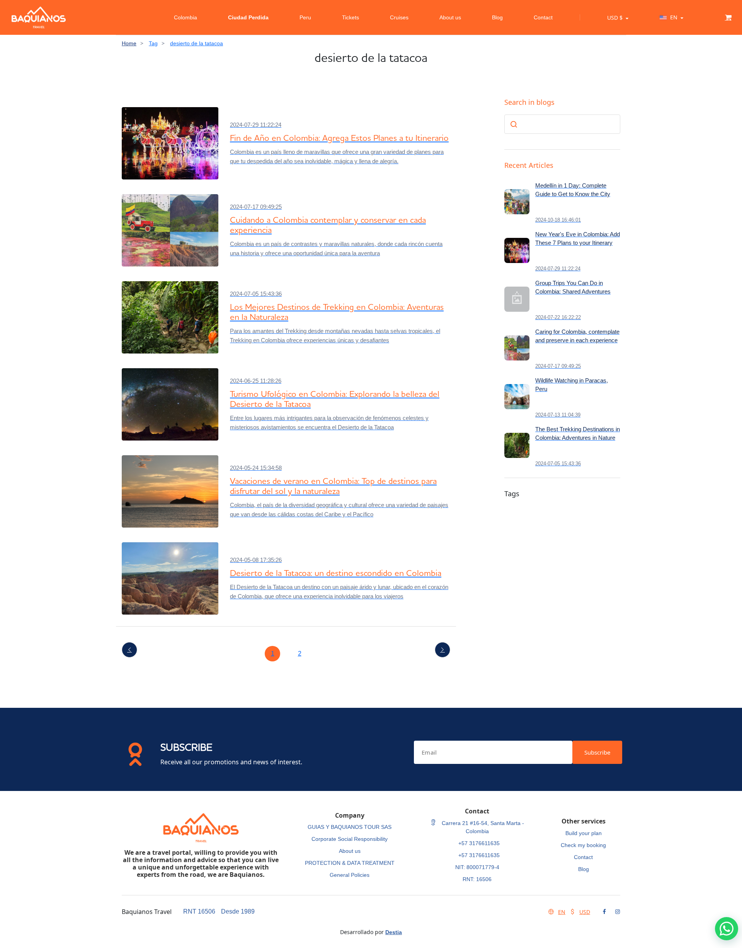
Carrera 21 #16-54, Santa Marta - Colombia (482, 827)
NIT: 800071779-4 (477, 867)
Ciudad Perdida (248, 17)
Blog (497, 17)
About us (450, 17)
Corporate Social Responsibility (349, 839)
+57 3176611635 (479, 843)
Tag (153, 43)
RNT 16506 (199, 911)
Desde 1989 (238, 911)
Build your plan (583, 833)
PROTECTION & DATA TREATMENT (350, 863)
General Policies (349, 875)
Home (129, 43)
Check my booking (583, 845)
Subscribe (597, 752)
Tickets (350, 17)
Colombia (185, 17)
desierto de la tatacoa (196, 43)
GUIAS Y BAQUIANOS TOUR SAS (349, 827)
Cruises (399, 17)
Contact (543, 17)
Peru (305, 17)
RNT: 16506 (477, 879)
